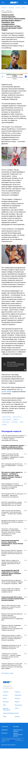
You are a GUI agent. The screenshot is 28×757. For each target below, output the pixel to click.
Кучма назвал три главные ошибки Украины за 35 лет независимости (10, 590)
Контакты (4, 733)
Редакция (4, 730)
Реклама (16, 726)
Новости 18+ (9, 10)
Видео (21, 422)
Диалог (3, 10)
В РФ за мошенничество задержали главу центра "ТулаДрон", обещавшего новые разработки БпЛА (12, 456)
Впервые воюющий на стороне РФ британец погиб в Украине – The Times (12, 522)
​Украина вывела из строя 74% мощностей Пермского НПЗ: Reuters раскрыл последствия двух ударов (11, 666)
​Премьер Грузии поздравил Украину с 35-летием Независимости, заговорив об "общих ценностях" (11, 628)
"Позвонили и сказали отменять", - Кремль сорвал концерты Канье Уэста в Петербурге (11, 656)
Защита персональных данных (17, 734)
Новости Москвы (6, 416)
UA (25, 2)
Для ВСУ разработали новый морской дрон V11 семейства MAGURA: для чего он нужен (11, 503)
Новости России (17, 416)
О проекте (4, 726)
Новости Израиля (6, 419)
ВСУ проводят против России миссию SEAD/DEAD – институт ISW (12, 465)
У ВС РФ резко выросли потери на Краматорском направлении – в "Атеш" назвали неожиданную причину (12, 438)
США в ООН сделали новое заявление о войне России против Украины (11, 607)
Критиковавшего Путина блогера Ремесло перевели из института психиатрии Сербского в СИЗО (12, 486)
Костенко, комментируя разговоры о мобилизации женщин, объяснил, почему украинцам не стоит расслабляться (11, 532)
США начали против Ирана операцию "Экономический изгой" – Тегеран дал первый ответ (11, 513)
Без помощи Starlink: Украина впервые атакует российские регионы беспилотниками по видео (11, 553)
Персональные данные (18, 730)
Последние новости (11, 431)
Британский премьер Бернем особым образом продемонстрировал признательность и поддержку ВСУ (12, 617)
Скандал (4, 424)
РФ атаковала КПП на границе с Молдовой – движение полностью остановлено (12, 495)
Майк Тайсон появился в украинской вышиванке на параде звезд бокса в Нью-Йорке (10, 563)
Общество (15, 419)
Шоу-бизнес (15, 422)
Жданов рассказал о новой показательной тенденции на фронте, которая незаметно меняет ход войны (11, 638)
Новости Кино (5, 422)
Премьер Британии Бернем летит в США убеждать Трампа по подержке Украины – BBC (12, 582)
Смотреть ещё (7, 673)
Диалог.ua (12, 740)
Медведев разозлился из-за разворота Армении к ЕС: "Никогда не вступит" (11, 647)
